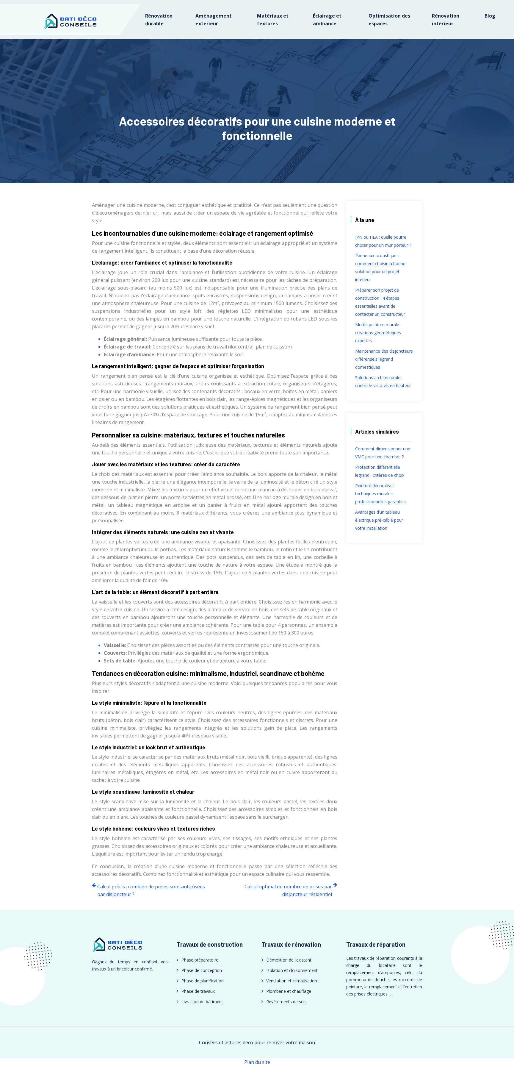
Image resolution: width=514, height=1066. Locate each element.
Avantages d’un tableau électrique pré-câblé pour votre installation (379, 520)
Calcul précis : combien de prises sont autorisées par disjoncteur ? (151, 890)
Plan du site (257, 1062)
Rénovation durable (159, 19)
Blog (490, 15)
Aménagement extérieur (213, 19)
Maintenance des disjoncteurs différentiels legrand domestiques (384, 359)
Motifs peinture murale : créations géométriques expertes (378, 332)
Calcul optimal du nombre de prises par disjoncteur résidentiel (288, 890)
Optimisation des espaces (389, 19)
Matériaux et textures (273, 19)
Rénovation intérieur (445, 19)
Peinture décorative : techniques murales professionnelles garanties (380, 493)
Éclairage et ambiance (327, 19)
